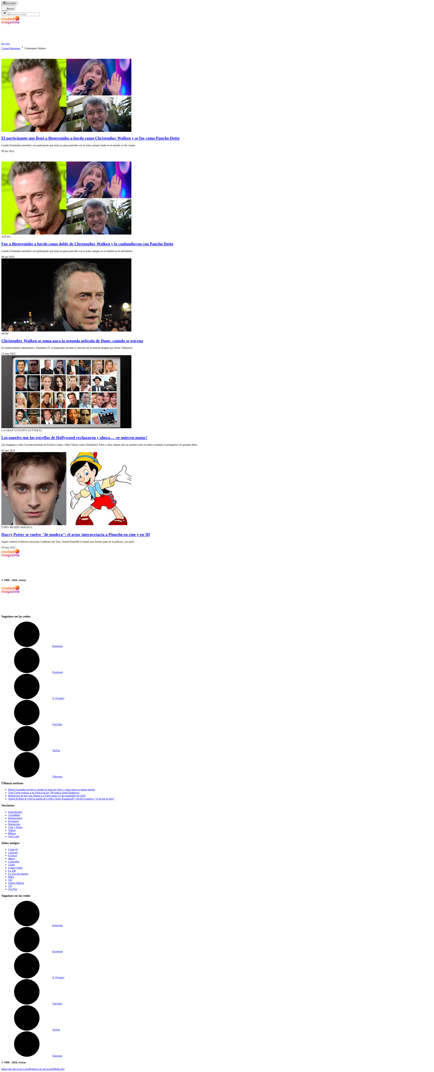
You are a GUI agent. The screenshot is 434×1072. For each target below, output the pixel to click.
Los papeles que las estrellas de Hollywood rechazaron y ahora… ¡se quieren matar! (74, 437)
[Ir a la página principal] (26, 40)
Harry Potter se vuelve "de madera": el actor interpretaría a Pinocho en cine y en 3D (75, 534)
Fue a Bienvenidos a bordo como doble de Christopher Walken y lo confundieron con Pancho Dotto (87, 244)
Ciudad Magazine (10, 48)
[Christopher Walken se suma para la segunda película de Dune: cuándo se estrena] (217, 295)
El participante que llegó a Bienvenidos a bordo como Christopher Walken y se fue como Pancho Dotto (90, 138)
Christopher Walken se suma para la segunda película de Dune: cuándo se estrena (72, 341)
